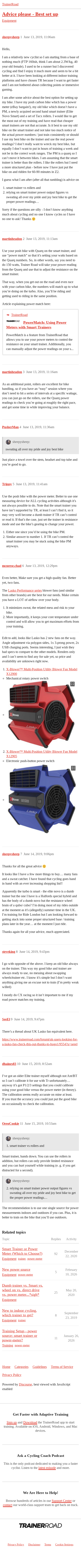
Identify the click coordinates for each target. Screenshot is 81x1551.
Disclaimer (34, 1544)
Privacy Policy (11, 1375)
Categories (21, 1367)
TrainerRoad (10, 4)
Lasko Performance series (25, 590)
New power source (16, 1269)
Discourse (25, 1384)
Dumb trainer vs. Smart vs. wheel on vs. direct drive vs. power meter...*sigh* (22, 1290)
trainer (22, 1258)
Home (6, 1367)
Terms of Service (62, 1367)
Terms (47, 1544)
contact (7, 1505)
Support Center (62, 1500)
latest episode (47, 1468)
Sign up (12, 1422)
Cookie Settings (64, 1544)
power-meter (34, 1258)
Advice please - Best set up (30, 14)
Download (30, 1422)
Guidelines (40, 1367)
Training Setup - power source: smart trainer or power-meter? (19, 1335)
